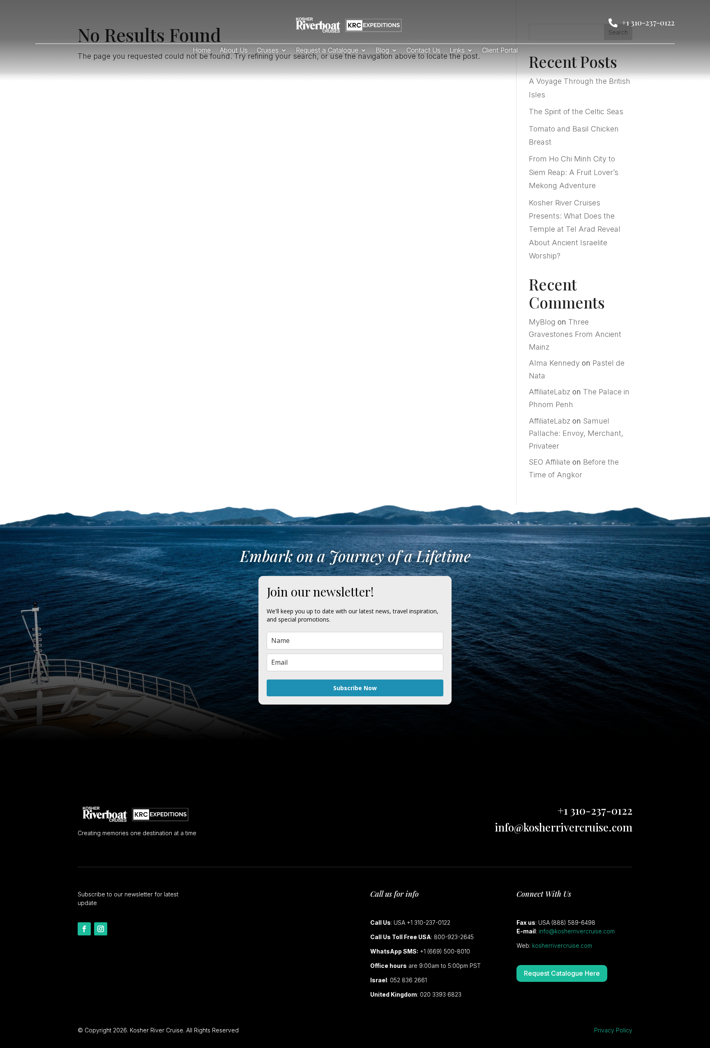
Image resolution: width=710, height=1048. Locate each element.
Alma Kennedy (554, 363)
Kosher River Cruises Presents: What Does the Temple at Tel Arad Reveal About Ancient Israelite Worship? (574, 229)
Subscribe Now (355, 688)
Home (202, 50)
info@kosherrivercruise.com (563, 827)
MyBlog (542, 322)
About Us (234, 50)
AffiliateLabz (549, 391)
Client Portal (500, 50)
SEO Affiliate (549, 462)
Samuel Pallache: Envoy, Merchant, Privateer (576, 433)
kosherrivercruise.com (562, 945)
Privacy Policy (613, 1030)
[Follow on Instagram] (100, 928)
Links (457, 50)
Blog (382, 50)
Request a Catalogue (327, 50)
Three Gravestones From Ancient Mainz (575, 334)
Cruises (268, 50)
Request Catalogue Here (562, 973)
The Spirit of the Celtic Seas (576, 111)
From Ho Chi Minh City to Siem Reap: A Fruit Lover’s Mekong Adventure (573, 172)
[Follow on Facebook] (84, 928)
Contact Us (423, 50)
